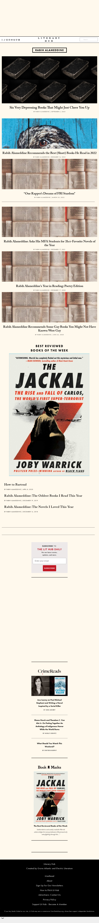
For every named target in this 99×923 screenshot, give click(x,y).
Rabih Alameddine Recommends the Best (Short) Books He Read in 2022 (49, 153)
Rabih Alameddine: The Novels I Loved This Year (39, 507)
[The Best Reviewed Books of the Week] (51, 797)
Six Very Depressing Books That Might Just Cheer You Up (49, 108)
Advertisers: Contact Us (50, 894)
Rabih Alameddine (49, 50)
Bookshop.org (59, 911)
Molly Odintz (50, 733)
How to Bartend (15, 485)
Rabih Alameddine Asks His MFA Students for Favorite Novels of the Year (49, 243)
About (49, 880)
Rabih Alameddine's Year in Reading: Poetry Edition (49, 286)
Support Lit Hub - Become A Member (49, 904)
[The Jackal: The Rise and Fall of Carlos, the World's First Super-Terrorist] (49, 415)
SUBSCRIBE (49, 568)
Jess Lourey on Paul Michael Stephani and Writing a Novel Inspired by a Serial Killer (49, 703)
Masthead (49, 876)
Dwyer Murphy (51, 750)
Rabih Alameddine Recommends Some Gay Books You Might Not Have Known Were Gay (49, 329)
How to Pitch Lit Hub (49, 890)
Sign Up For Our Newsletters (49, 885)
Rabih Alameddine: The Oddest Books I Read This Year (43, 496)
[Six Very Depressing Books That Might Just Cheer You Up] (49, 79)
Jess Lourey (51, 710)
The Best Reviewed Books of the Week (50, 826)
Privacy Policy (49, 899)
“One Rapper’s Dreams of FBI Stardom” (49, 194)
